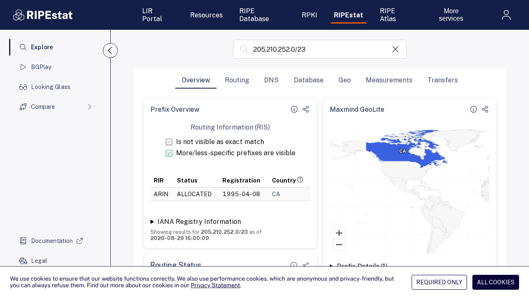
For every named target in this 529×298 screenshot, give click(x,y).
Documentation (52, 241)
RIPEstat (348, 15)
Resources (206, 15)
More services (451, 14)
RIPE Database (254, 15)
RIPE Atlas (388, 15)
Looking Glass (51, 87)
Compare (43, 106)
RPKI (309, 15)
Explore (42, 47)
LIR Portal (152, 15)
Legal (39, 260)
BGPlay (41, 67)
